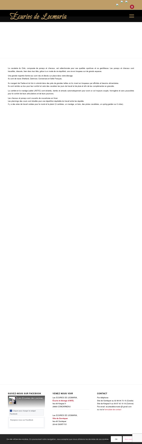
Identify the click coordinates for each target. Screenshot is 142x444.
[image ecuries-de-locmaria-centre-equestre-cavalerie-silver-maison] (72, 205)
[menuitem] (124, 16)
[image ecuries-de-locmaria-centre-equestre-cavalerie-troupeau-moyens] (114, 239)
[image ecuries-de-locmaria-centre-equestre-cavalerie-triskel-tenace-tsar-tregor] (114, 216)
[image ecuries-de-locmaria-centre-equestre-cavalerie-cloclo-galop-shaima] (72, 351)
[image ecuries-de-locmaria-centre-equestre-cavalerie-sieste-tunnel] (86, 172)
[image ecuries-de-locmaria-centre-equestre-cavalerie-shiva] (30, 149)
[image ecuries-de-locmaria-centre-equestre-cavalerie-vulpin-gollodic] (72, 272)
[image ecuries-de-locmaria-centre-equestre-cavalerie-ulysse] (72, 239)
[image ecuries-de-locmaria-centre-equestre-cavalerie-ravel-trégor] (114, 284)
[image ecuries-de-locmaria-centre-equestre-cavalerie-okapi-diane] (114, 306)
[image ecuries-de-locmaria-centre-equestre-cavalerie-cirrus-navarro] (114, 351)
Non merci (129, 439)
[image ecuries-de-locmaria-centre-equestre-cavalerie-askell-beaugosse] (58, 127)
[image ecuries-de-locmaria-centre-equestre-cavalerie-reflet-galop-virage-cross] (16, 261)
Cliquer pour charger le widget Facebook (23, 412)
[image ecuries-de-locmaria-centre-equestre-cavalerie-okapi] (72, 317)
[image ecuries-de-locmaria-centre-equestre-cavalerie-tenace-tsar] (30, 194)
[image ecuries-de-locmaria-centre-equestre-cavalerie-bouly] (16, 351)
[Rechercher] (124, 16)
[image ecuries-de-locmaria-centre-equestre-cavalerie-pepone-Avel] (44, 306)
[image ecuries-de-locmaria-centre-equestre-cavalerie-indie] (16, 295)
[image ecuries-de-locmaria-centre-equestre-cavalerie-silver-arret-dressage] (128, 183)
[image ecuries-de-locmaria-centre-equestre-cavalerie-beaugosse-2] (44, 351)
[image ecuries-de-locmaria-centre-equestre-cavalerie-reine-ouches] (114, 261)
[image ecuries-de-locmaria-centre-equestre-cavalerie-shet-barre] (114, 149)
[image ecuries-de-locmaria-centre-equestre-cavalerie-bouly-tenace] (58, 373)
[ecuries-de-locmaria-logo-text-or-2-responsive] (44, 16)
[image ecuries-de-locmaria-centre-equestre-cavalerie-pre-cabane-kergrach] (30, 328)
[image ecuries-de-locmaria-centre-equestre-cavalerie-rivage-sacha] (16, 127)
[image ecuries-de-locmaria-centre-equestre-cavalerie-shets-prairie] (128, 127)
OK (116, 439)
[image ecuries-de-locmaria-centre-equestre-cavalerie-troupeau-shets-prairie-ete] (30, 239)
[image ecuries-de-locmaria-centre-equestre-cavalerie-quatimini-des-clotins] (100, 328)
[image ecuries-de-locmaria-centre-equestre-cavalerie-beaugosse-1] (16, 373)
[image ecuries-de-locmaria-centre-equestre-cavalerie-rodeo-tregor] (100, 127)
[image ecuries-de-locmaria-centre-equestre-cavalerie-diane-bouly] (128, 328)
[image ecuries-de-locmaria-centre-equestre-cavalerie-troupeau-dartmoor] (30, 216)
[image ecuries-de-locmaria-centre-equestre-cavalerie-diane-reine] (44, 272)
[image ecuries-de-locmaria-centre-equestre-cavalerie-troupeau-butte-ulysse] (100, 194)
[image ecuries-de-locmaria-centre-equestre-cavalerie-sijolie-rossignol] (30, 172)
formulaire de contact (112, 409)
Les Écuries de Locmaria (31, 398)
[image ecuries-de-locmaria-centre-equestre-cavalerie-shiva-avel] (72, 149)
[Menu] (130, 16)
